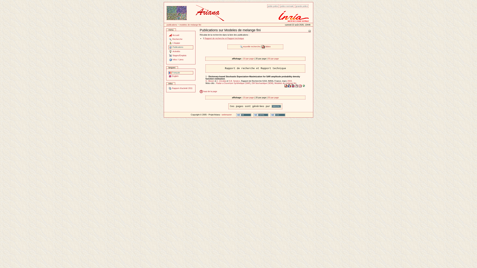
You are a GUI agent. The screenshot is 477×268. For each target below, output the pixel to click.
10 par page (248, 59)
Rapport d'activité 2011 (181, 88)
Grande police (302, 6)
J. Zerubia (221, 81)
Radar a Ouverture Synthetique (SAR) (233, 83)
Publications (172, 25)
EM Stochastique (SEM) (262, 83)
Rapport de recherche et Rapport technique (224, 38)
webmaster (227, 115)
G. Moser (210, 81)
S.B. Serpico (234, 81)
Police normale (286, 6)
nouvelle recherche (252, 46)
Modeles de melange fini (190, 25)
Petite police (273, 6)
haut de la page (210, 91)
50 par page (273, 59)
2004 (289, 81)
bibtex (268, 46)
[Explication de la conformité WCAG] (243, 115)
